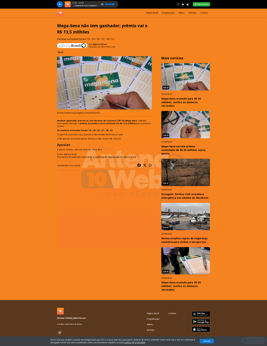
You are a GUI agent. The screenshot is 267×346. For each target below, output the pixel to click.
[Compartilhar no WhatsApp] (150, 166)
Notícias (192, 12)
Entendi (206, 341)
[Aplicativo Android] (183, 4)
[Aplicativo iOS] (187, 4)
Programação (168, 12)
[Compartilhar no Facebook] (139, 166)
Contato (204, 12)
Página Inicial (152, 12)
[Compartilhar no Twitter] (144, 166)
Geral (60, 52)
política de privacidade (135, 342)
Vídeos (182, 12)
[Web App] (178, 4)
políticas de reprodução (108, 157)
